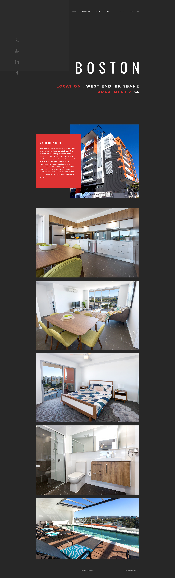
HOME (74, 11)
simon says (91, 570)
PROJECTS (110, 11)
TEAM (98, 11)
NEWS (122, 11)
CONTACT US (134, 11)
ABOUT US (86, 11)
